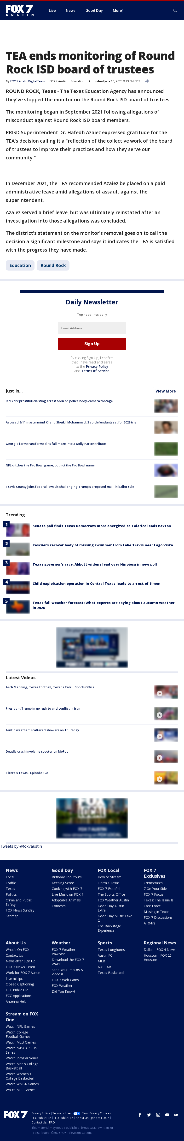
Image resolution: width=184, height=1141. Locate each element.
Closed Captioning (20, 984)
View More (165, 391)
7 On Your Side (155, 888)
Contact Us (14, 955)
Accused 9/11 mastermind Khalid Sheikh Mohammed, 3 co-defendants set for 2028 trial (72, 422)
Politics (11, 894)
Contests (59, 906)
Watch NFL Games (20, 1026)
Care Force (152, 906)
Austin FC (105, 955)
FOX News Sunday (20, 910)
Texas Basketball (111, 972)
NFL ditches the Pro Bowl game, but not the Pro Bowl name (50, 465)
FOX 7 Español (109, 888)
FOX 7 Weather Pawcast (63, 951)
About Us (16, 943)
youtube (167, 1115)
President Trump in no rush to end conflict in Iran (43, 708)
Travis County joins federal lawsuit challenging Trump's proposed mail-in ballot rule (70, 486)
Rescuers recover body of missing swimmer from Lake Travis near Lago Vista (103, 545)
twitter (149, 1115)
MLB (101, 961)
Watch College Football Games (18, 1034)
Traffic (11, 883)
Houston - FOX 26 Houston (158, 957)
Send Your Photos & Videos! (67, 971)
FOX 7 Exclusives (154, 873)
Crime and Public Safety (19, 902)
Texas (10, 888)
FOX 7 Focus (153, 894)
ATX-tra (149, 923)
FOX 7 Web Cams (65, 980)
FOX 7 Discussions (158, 917)
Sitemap (12, 916)
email (176, 1115)
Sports (105, 943)
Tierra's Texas (109, 883)
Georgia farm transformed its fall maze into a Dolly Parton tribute (56, 443)
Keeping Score (63, 883)
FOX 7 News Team (20, 967)
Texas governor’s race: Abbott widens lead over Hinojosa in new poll (95, 564)
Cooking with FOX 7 (67, 888)
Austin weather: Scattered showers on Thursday (42, 730)
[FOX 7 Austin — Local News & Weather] (21, 10)
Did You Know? (63, 991)
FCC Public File (17, 990)
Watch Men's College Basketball (22, 1066)
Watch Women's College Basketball (20, 1076)
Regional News (160, 943)
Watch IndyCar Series (22, 1058)
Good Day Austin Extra (111, 908)
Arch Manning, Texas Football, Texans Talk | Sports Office (50, 687)
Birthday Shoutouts (67, 877)
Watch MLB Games (21, 1042)
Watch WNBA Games (22, 1084)
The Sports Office (111, 894)
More (117, 10)
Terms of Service (95, 370)
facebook (140, 1115)
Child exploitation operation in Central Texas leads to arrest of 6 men (97, 583)
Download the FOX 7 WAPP (68, 961)
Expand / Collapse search (175, 10)
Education (77, 81)
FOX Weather (62, 985)
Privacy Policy (97, 366)
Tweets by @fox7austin (21, 846)
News (12, 870)
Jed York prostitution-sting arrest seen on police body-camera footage (59, 401)
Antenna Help (16, 1001)
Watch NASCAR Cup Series (21, 1050)
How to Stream (109, 877)
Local (10, 877)
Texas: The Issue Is (158, 900)
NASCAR (104, 967)
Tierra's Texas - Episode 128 (27, 773)
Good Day (62, 870)
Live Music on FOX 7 (67, 894)
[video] (166, 692)
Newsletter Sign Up (20, 961)
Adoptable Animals (66, 900)
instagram (158, 1115)
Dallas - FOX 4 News (160, 949)
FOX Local (108, 870)
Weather (61, 943)
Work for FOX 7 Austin (23, 972)
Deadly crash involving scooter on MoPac (37, 751)
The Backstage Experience (109, 928)
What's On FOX (17, 949)
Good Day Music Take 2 (115, 918)
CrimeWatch (153, 883)
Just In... (14, 391)
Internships (14, 978)
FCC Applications (19, 995)
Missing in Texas (156, 911)
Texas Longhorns (111, 949)
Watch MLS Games (20, 1089)
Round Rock (53, 265)
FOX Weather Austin (113, 900)
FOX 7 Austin (58, 81)
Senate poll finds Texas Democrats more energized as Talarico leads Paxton (102, 526)
